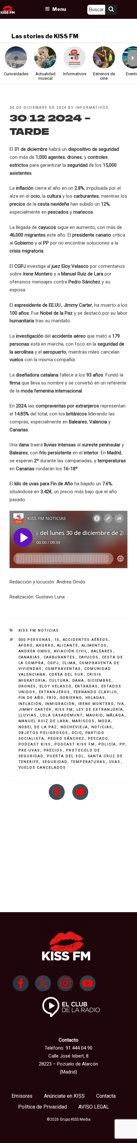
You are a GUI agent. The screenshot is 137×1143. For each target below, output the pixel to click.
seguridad (55, 762)
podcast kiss (34, 744)
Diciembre (100, 680)
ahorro (45, 645)
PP (122, 744)
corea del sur (66, 674)
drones (27, 686)
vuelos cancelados (42, 768)
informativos (92, 108)
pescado (98, 738)
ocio (77, 733)
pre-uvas (29, 750)
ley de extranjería (99, 709)
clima (69, 663)
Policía (107, 744)
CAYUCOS (89, 657)
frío (52, 698)
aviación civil (71, 651)
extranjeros (54, 692)
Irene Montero (96, 704)
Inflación (30, 704)
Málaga (115, 715)
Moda (104, 721)
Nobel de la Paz (37, 727)
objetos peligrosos (43, 733)
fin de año (31, 698)
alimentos (94, 645)
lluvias (27, 715)
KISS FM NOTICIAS (38, 630)
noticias (101, 727)
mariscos (83, 721)
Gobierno (71, 698)
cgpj (53, 663)
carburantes (60, 657)
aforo (25, 645)
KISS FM (64, 709)
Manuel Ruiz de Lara (43, 721)
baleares (102, 651)
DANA (78, 680)
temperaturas (88, 762)
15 (57, 640)
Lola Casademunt (61, 715)
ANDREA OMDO (34, 651)
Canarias (29, 657)
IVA (121, 704)
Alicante (67, 645)
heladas (95, 698)
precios (53, 750)
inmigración (60, 704)
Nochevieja (74, 727)
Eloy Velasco (56, 686)
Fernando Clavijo (95, 692)
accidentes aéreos (86, 640)
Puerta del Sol (65, 756)
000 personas (34, 640)
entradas (86, 686)
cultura (59, 680)
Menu (59, 9)
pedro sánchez (66, 738)
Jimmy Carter (35, 709)
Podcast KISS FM (74, 744)
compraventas (63, 669)
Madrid (94, 715)
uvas (115, 762)
